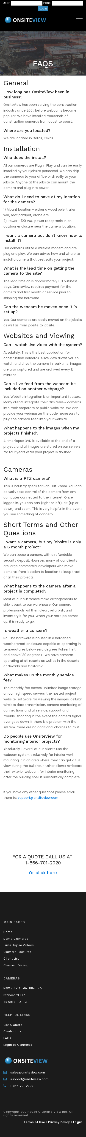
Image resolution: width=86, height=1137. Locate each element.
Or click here (43, 873)
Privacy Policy (59, 1122)
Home (8, 932)
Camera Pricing (16, 965)
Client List (11, 959)
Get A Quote (12, 1025)
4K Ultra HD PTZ (15, 1002)
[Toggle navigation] (79, 18)
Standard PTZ (14, 995)
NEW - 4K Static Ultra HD (22, 988)
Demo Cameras (16, 939)
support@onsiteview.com (38, 797)
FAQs (7, 1038)
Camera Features (17, 952)
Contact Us (12, 1031)
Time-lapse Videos (18, 945)
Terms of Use (34, 1122)
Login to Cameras (17, 1045)
